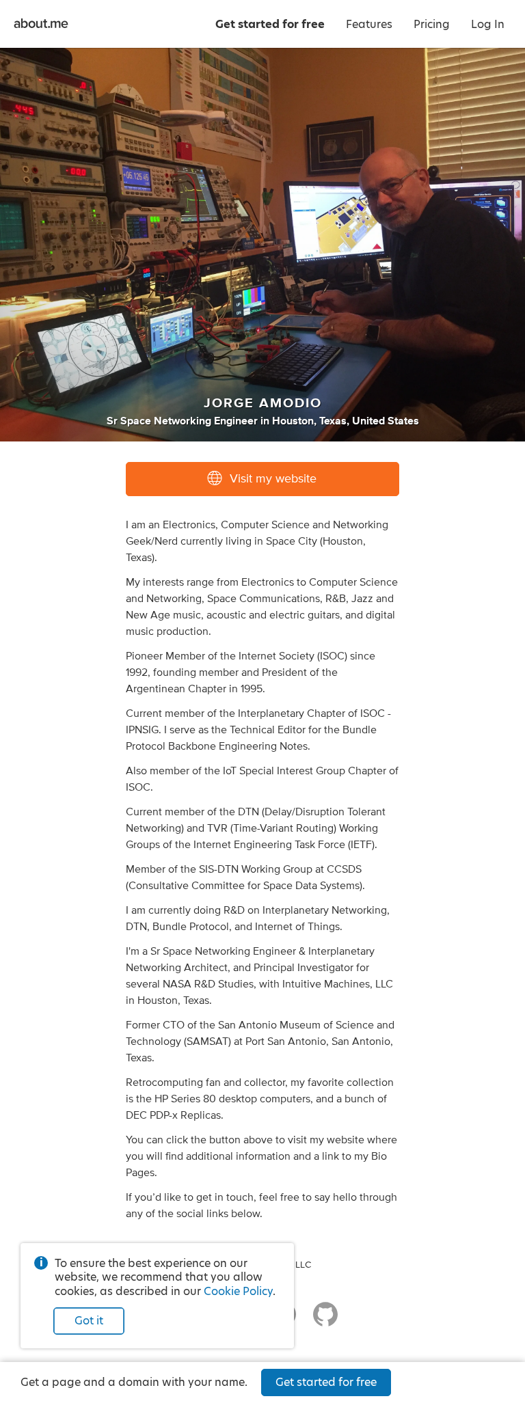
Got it (89, 1321)
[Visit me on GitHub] (325, 1320)
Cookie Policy (238, 1291)
